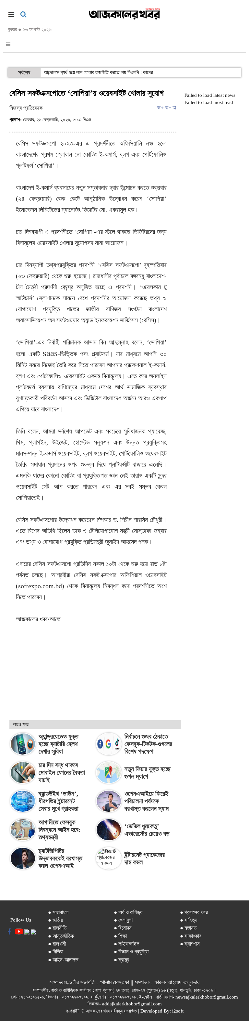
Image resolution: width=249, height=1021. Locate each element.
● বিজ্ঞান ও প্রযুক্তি (131, 952)
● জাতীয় (55, 920)
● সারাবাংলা (58, 912)
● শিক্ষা (120, 936)
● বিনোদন (123, 928)
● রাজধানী (57, 944)
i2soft (178, 1011)
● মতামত (188, 928)
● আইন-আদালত (63, 960)
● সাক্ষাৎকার (190, 936)
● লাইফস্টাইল (126, 944)
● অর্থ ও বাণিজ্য (128, 912)
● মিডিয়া (55, 952)
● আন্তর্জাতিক (61, 936)
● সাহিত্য (188, 920)
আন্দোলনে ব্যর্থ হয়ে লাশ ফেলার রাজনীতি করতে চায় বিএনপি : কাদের (98, 72)
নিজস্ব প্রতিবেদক (25, 108)
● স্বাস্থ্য (121, 960)
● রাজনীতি (57, 928)
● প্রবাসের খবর (194, 912)
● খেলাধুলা (123, 920)
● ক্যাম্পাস (190, 944)
